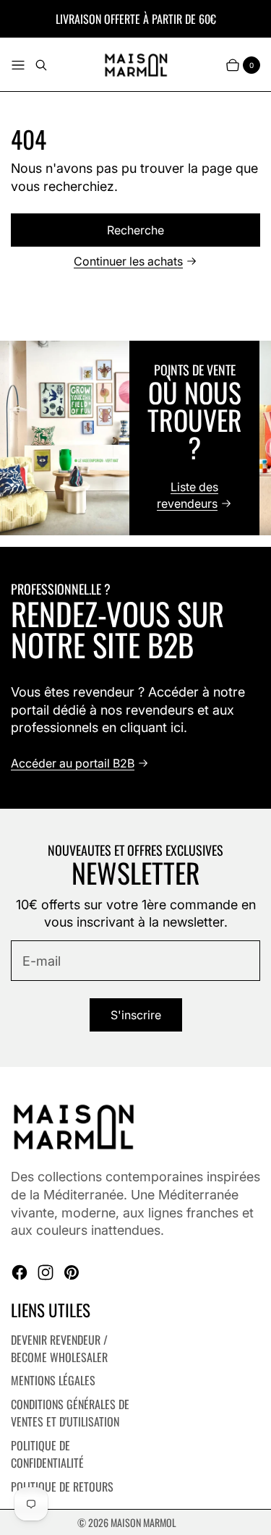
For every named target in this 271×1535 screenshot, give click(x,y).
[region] (135, 438)
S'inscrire (136, 1015)
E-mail (41, 961)
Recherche (135, 230)
